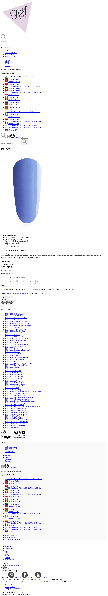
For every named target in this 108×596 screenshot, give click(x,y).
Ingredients (5, 261)
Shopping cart (9, 560)
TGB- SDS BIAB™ (12, 427)
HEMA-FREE (10, 56)
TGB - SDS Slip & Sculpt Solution (16, 357)
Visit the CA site (14, 90)
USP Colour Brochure (8, 301)
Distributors (9, 548)
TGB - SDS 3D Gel (11, 342)
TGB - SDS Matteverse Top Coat (16, 318)
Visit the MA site (14, 105)
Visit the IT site (13, 97)
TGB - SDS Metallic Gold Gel (15, 386)
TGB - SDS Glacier (11, 361)
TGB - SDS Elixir (11, 380)
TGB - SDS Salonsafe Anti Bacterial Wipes (19, 397)
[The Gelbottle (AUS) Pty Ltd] (17, 33)
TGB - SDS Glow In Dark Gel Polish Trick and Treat (23, 391)
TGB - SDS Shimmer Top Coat (15, 346)
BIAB (7, 62)
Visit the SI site (34, 112)
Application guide (7, 297)
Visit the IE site (13, 114)
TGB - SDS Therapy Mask (14, 376)
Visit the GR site (14, 117)
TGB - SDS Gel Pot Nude (14, 314)
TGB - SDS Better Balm (13, 369)
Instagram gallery (6, 270)
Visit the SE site (13, 110)
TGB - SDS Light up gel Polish (15, 340)
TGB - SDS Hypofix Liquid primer (17, 403)
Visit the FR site (13, 124)
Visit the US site (35, 121)
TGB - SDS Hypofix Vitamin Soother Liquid (20, 401)
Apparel (7, 60)
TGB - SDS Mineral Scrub (14, 378)
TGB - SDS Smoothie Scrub (14, 393)
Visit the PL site (13, 95)
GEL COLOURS (11, 53)
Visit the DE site (14, 88)
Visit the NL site (35, 127)
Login (7, 293)
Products (8, 546)
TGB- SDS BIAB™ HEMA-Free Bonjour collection (23, 407)
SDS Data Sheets (7, 303)
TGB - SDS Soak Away (13, 390)
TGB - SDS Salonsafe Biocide (15, 395)
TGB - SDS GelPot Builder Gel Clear (17, 323)
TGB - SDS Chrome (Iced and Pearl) (17, 350)
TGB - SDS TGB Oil (12, 327)
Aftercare (4, 299)
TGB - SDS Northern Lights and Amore (18, 363)
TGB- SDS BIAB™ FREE (14, 418)
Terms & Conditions (12, 535)
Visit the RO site (14, 100)
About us (8, 552)
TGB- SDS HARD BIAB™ (14, 416)
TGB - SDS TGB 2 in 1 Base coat (16, 338)
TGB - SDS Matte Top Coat (14, 337)
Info (6, 554)
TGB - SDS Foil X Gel (13, 316)
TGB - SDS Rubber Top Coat (15, 331)
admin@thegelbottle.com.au (10, 565)
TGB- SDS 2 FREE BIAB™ (15, 425)
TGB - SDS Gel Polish (12, 335)
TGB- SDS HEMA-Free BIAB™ (16, 422)
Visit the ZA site (13, 102)
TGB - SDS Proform (12, 355)
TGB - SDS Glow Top (12, 352)
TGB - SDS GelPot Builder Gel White (18, 325)
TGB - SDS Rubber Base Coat (15, 329)
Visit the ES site (13, 119)
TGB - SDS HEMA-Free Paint (15, 382)
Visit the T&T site (14, 79)
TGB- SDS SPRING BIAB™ (15, 424)
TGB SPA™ (9, 55)
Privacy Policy (10, 537)
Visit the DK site (14, 82)
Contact (7, 66)
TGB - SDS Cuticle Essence (14, 359)
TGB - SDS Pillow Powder (14, 374)
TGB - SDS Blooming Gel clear (16, 321)
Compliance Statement (12, 539)
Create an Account (18, 293)
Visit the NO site (14, 130)
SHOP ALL (9, 51)
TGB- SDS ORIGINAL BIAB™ (16, 408)
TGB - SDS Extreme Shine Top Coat (17, 333)
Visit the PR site (35, 86)
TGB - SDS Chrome (12, 348)
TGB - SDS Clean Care (13, 371)
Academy (8, 64)
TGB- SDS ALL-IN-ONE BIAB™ (17, 412)
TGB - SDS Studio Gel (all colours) (17, 344)
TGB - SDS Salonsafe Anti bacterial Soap (19, 399)
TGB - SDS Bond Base (13, 354)
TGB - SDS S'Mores (12, 367)
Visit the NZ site (35, 126)
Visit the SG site (35, 92)
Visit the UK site (36, 77)
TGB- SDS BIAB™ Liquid (14, 405)
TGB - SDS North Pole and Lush (16, 365)
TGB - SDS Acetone (12, 388)
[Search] (4, 137)
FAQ (6, 550)
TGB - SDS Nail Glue (12, 320)
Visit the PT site (13, 84)
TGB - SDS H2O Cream (13, 372)
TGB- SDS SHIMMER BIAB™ (16, 420)
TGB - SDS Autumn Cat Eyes (15, 384)
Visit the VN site (14, 107)
